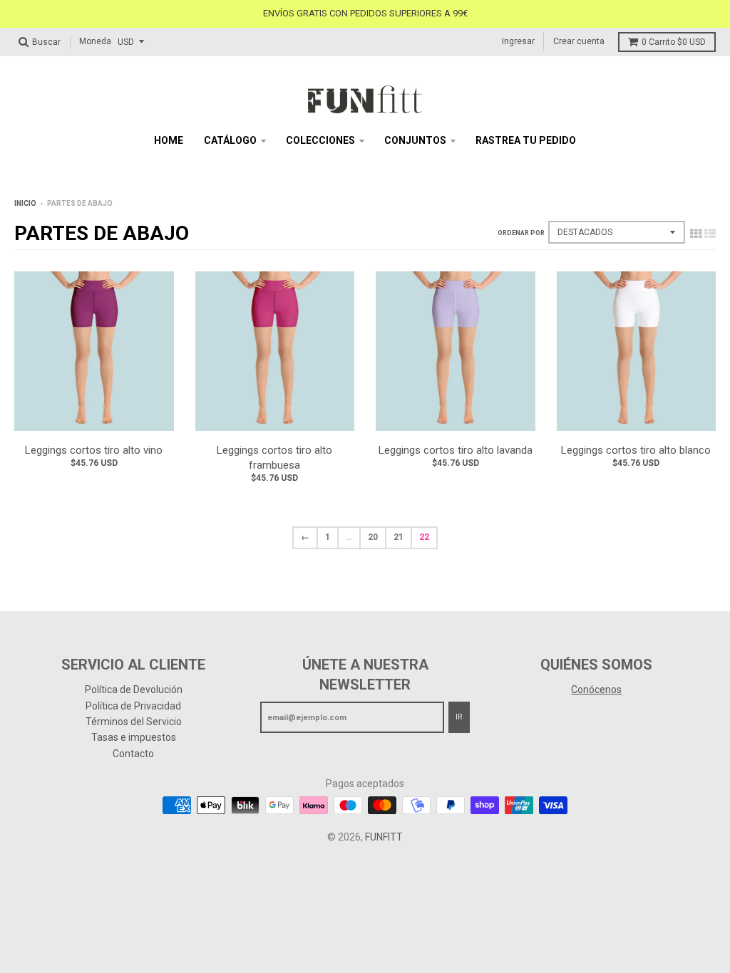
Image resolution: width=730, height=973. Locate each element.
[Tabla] (695, 233)
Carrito (674, 42)
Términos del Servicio (134, 721)
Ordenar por (521, 232)
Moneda (95, 41)
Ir (459, 717)
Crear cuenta (579, 41)
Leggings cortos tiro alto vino (94, 450)
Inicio (25, 203)
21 (398, 537)
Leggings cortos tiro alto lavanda (456, 450)
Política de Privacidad (133, 706)
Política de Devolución (133, 689)
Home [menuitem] (168, 140)
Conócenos (596, 689)
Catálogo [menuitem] (230, 140)
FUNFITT (384, 837)
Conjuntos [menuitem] (415, 140)
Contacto (133, 753)
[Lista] (710, 233)
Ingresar (518, 41)
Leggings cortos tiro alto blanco (636, 450)
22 (424, 537)
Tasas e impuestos (133, 737)
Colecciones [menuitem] (320, 140)
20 (373, 537)
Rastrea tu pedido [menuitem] (525, 140)
